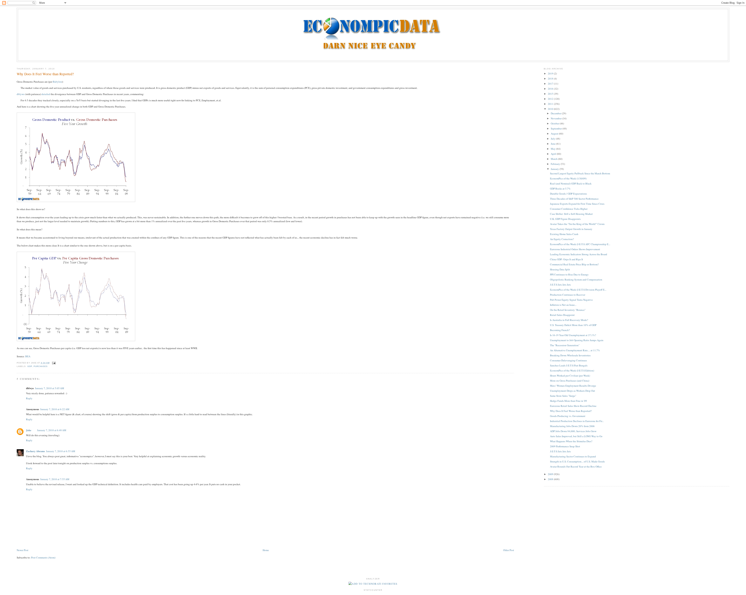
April (554, 154)
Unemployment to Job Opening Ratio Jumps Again (576, 340)
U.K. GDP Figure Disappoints (565, 219)
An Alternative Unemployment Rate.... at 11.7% (575, 350)
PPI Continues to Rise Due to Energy (569, 274)
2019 (551, 73)
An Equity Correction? (562, 239)
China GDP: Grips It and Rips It (566, 259)
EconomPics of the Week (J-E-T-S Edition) (572, 370)
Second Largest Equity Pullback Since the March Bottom (580, 173)
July (553, 138)
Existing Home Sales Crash (564, 234)
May (553, 148)
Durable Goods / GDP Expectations (568, 193)
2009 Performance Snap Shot (565, 446)
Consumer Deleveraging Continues (568, 360)
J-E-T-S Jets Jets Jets (560, 284)
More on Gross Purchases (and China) (569, 380)
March (554, 159)
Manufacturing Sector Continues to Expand (573, 456)
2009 (551, 474)
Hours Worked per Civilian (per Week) (570, 375)
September (556, 128)
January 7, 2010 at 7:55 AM (54, 479)
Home (266, 550)
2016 (551, 88)
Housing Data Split (560, 269)
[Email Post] (53, 363)
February (556, 164)
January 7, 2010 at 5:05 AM (49, 388)
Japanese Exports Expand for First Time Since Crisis (577, 203)
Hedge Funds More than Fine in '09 (568, 401)
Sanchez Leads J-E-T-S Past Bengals (568, 365)
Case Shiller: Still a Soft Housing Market (571, 214)
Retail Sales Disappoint (562, 315)
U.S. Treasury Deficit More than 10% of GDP (573, 325)
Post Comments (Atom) (43, 557)
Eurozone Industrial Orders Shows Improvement (575, 249)
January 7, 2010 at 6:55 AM (60, 451)
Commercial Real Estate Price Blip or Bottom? (574, 264)
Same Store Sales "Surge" (563, 396)
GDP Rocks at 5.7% (560, 188)
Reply (29, 398)
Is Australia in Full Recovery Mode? (569, 320)
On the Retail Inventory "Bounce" (568, 310)
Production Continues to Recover (567, 294)
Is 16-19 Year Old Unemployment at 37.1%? (573, 335)
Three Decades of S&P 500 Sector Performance (574, 198)
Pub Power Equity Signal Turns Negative (571, 299)
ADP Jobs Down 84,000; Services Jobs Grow (573, 431)
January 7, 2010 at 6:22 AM (54, 409)
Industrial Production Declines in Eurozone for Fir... (577, 421)
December (556, 113)
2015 (551, 93)
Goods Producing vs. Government (567, 416)
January (555, 169)
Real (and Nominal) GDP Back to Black (571, 183)
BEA (27, 356)
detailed (46, 94)
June (553, 143)
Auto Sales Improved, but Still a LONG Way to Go (576, 436)
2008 (551, 479)
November (556, 118)
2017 (551, 83)
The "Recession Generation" (565, 345)
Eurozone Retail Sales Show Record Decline (573, 406)
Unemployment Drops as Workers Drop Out (572, 390)
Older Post (508, 550)
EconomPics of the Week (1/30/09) (568, 178)
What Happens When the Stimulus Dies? (571, 441)
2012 (551, 98)
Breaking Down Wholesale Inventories (570, 355)
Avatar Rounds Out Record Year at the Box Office (576, 466)
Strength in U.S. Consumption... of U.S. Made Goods (577, 461)
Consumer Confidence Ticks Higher (568, 209)
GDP (29, 366)
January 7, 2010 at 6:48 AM (51, 430)
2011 (551, 104)
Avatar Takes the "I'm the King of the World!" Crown (577, 224)
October (555, 123)
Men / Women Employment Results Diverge (573, 385)
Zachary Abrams (35, 451)
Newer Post (22, 550)
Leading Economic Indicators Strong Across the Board (578, 254)
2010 (551, 109)
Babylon (57, 81)
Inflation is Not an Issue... (563, 305)
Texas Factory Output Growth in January (571, 229)
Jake (28, 430)
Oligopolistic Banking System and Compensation (576, 279)
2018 (551, 78)
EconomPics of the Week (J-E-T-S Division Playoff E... (578, 289)
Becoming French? (560, 330)
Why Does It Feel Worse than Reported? (45, 74)
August (555, 133)
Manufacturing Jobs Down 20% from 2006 (572, 426)
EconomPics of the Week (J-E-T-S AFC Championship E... (580, 244)
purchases (41, 366)
